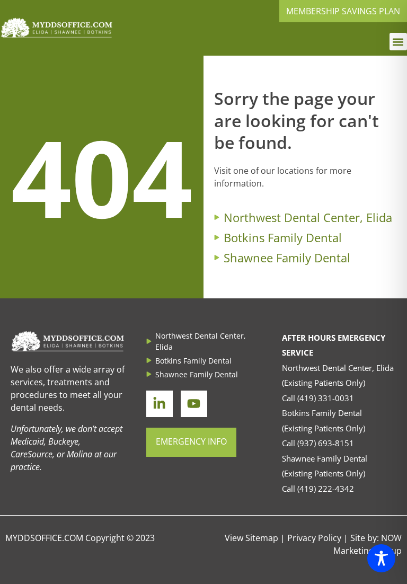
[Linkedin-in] (159, 404)
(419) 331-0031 (325, 398)
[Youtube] (194, 404)
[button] (398, 41)
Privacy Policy (314, 538)
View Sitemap (251, 538)
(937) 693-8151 (325, 443)
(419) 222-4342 (325, 488)
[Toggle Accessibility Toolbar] (381, 558)
